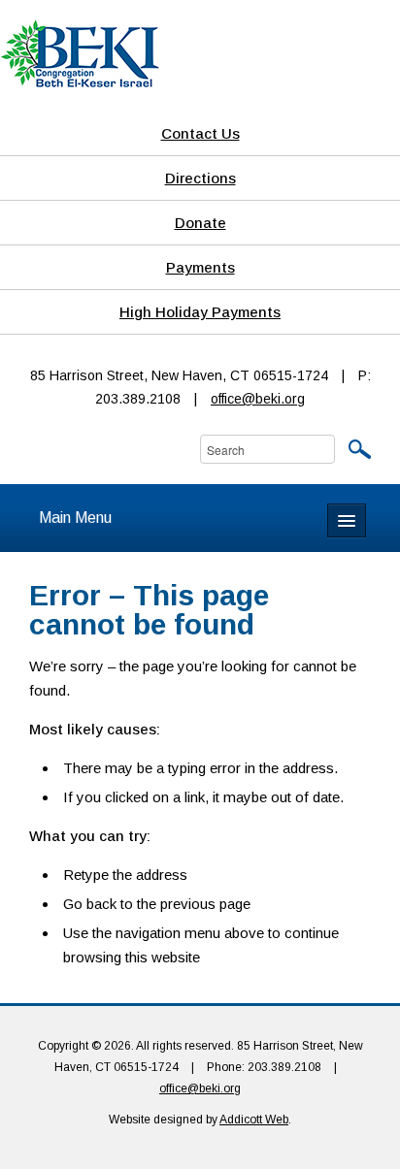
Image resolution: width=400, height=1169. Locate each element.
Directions (200, 178)
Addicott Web (253, 1119)
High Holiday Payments (200, 312)
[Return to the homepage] (79, 52)
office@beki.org (258, 398)
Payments (200, 267)
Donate (200, 222)
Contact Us (200, 133)
